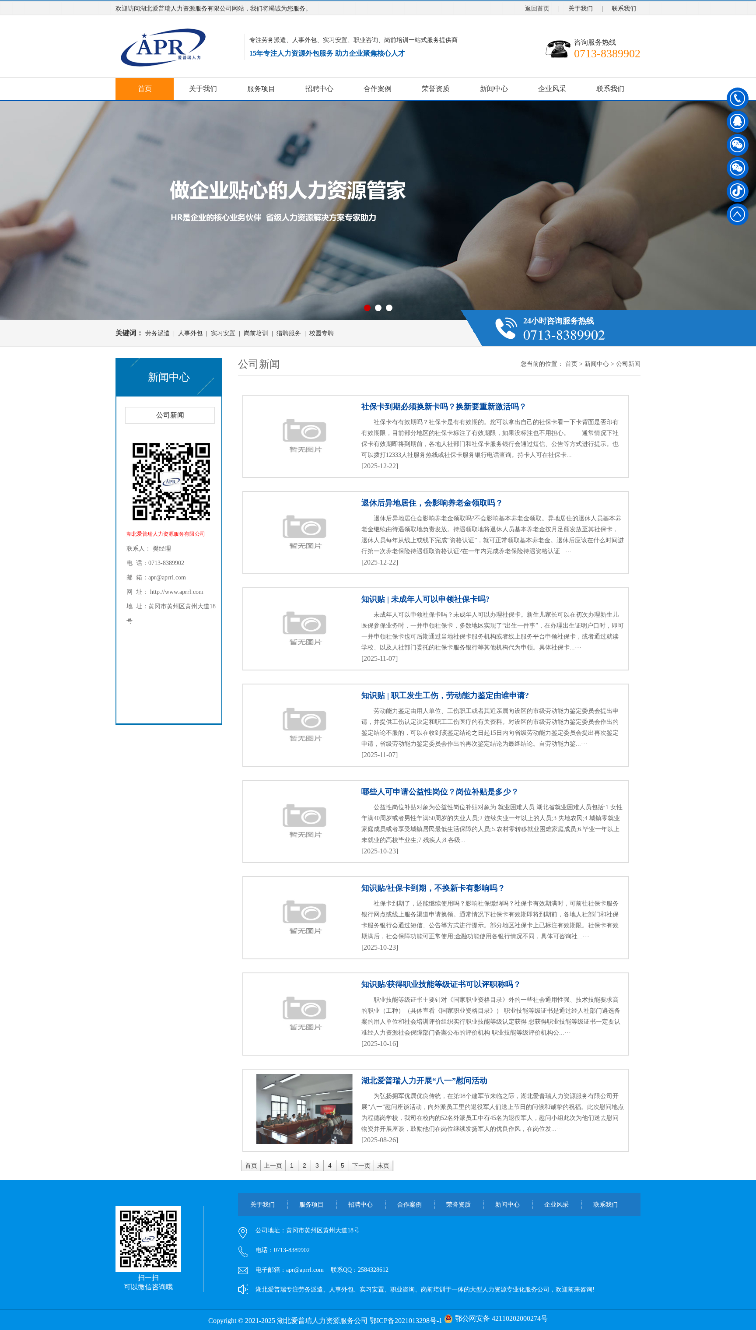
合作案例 (378, 88)
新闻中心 (494, 88)
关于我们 (580, 8)
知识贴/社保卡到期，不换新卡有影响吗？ (433, 888)
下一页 (361, 1165)
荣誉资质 (436, 88)
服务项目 (261, 88)
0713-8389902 (738, 98)
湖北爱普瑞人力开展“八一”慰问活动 (424, 1080)
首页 (145, 88)
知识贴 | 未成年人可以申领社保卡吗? (425, 599)
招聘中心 (319, 88)
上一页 (273, 1165)
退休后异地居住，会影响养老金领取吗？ (432, 502)
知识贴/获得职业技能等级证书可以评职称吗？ (441, 984)
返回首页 (537, 8)
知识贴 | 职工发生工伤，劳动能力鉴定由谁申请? (445, 695)
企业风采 (552, 88)
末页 (383, 1165)
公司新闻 (170, 415)
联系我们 (624, 8)
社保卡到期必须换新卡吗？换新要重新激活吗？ (444, 406)
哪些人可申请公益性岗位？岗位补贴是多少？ (440, 791)
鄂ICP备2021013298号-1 (406, 1320)
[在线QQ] (738, 125)
